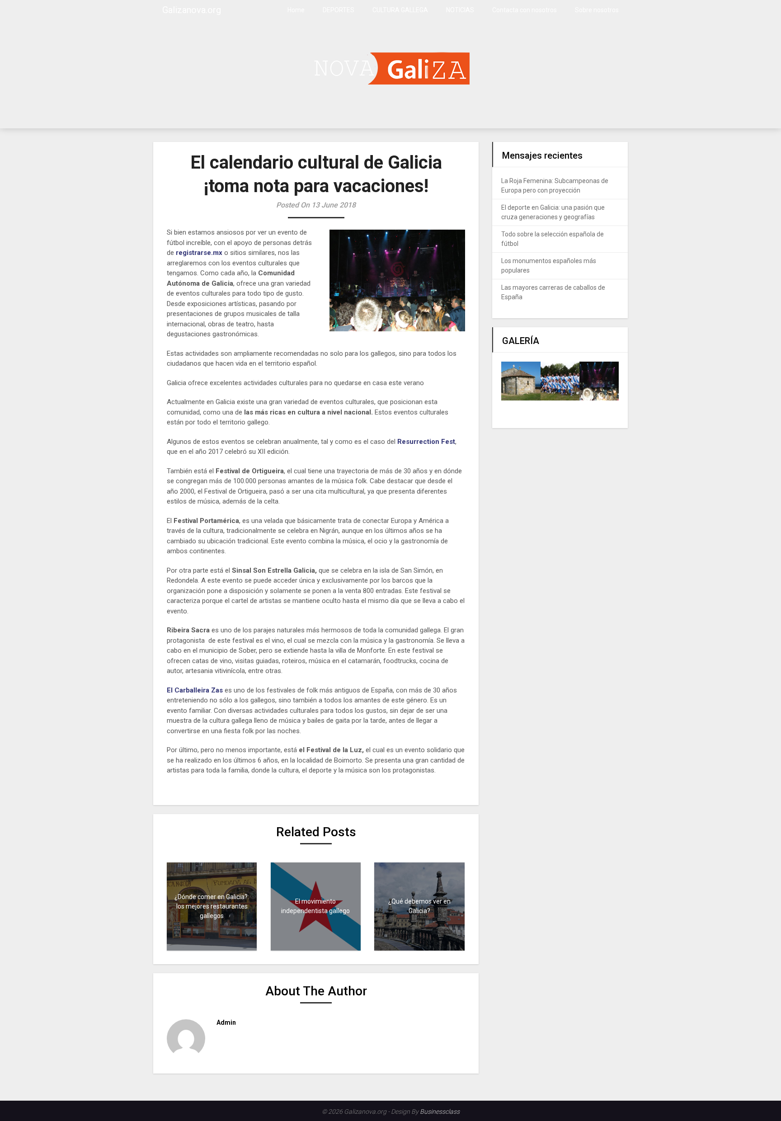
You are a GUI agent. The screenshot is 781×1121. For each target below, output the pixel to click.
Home (296, 10)
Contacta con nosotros (524, 10)
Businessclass (440, 1111)
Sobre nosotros (597, 10)
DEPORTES (338, 10)
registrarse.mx (199, 253)
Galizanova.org (191, 10)
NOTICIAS (460, 10)
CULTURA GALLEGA (400, 10)
